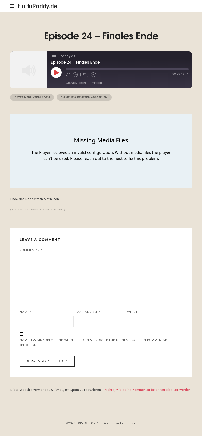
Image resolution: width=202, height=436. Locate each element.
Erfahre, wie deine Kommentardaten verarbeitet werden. (147, 390)
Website (133, 312)
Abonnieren (76, 83)
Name (26, 312)
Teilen (97, 83)
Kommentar (31, 250)
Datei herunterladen (32, 97)
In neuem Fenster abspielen (84, 97)
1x (84, 75)
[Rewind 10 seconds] (75, 74)
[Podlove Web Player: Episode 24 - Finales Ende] (101, 151)
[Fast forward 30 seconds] (93, 74)
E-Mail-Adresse (86, 312)
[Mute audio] (68, 75)
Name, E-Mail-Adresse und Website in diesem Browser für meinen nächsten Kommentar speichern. (93, 342)
